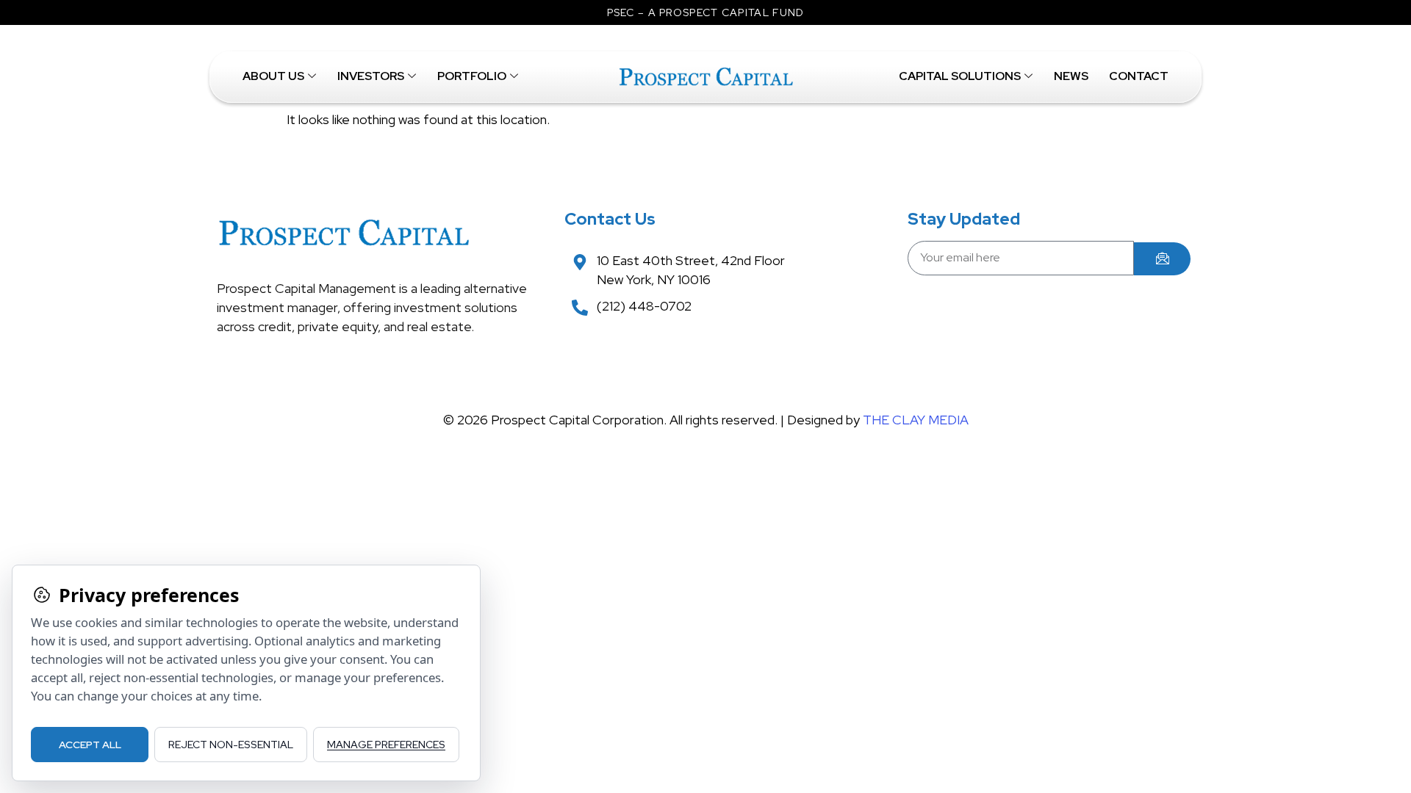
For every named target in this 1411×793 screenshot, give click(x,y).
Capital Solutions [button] (960, 76)
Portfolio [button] (471, 76)
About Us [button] (273, 76)
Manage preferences (386, 744)
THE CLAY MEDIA (916, 419)
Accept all (90, 744)
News (1071, 76)
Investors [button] (370, 76)
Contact (1138, 76)
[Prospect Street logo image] (705, 76)
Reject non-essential (230, 744)
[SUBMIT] (1162, 258)
